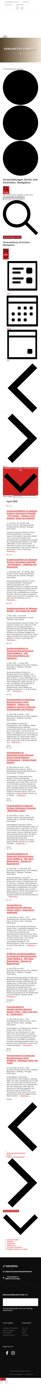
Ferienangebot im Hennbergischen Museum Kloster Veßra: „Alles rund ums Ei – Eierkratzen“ (22, 1010)
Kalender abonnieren (11, 1211)
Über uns (25, 1328)
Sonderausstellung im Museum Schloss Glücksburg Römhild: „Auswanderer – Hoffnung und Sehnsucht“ (22, 563)
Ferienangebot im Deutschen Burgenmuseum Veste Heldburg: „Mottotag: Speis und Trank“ (22, 1059)
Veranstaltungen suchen (12, 237)
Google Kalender (12, 1240)
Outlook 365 (11, 1243)
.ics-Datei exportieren (14, 1247)
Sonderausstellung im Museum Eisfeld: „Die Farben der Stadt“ (22, 609)
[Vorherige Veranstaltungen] (22, 412)
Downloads (20, 4)
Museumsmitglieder (9, 1330)
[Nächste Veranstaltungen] (22, 463)
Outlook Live (11, 1245)
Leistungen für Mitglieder (10, 1328)
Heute (5, 466)
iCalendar (10, 1241)
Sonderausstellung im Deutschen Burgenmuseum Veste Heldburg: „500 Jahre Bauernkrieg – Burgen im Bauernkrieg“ (20, 859)
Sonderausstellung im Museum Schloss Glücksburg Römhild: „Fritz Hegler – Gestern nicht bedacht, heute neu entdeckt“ (22, 514)
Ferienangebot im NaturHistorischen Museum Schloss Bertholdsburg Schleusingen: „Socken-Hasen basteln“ (22, 757)
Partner (26, 2)
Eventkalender (7, 1332)
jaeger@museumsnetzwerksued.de (18, 1271)
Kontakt (24, 1330)
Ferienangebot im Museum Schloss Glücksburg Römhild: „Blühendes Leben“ (21, 808)
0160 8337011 (12, 1266)
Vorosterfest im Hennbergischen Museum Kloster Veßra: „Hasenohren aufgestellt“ (20, 909)
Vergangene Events (12, 2)
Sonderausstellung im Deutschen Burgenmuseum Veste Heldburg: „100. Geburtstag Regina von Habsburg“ (20, 653)
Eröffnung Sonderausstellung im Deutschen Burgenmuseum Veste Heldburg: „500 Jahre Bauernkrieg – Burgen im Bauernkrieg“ (22, 959)
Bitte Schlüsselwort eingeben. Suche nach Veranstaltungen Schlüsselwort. (18, 196)
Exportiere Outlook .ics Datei (17, 1249)
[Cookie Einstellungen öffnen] (14, 1397)
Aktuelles (8, 4)
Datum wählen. (8, 496)
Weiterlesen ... (12, 551)
